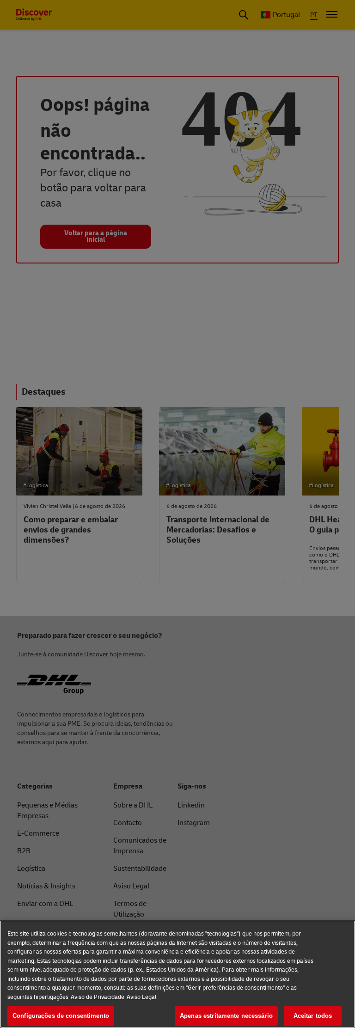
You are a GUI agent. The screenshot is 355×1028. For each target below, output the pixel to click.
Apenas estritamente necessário (226, 1015)
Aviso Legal (141, 997)
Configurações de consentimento (60, 1015)
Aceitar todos (313, 1015)
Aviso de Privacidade (97, 997)
